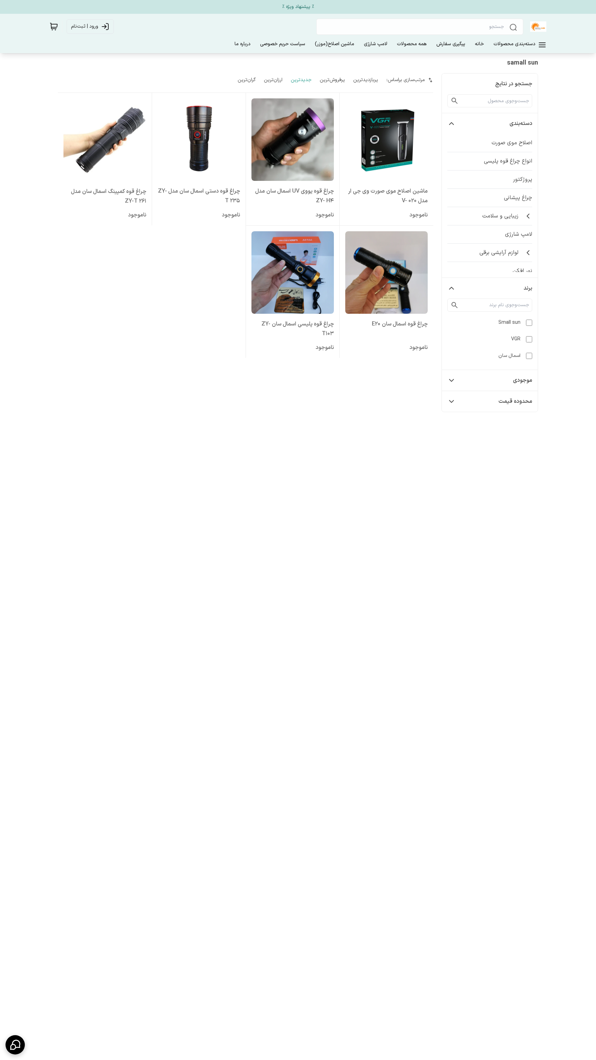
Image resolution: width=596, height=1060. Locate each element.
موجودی (522, 380)
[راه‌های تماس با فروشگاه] (15, 1044)
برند (528, 288)
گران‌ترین (247, 80)
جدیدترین (301, 80)
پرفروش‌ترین (332, 80)
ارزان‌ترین (273, 80)
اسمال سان (509, 355)
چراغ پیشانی (518, 198)
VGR (515, 339)
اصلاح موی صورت (511, 143)
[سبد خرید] (54, 26)
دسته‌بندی (520, 123)
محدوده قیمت (515, 401)
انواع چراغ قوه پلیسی (508, 161)
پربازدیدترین (365, 80)
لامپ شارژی (518, 234)
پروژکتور (522, 179)
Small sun (509, 322)
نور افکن (522, 271)
